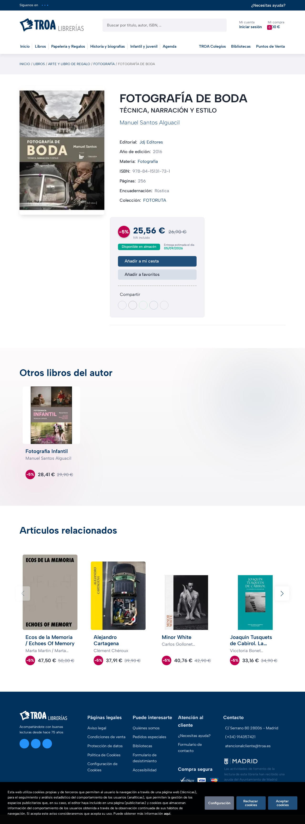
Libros (39, 64)
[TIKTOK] (47, 743)
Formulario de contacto (190, 747)
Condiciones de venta (106, 737)
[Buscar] (219, 25)
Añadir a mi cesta (142, 261)
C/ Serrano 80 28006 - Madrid (251, 728)
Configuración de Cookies (102, 767)
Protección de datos (105, 746)
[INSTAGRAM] (24, 743)
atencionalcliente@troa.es (248, 746)
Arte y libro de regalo (69, 64)
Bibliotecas (241, 46)
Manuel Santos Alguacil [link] (150, 122)
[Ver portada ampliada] (62, 150)
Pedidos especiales (149, 737)
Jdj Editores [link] (151, 142)
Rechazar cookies (251, 803)
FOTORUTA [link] (154, 200)
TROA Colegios (212, 46)
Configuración (219, 803)
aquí (167, 814)
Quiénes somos (146, 728)
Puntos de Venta (270, 46)
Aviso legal (96, 728)
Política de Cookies (104, 755)
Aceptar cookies (283, 803)
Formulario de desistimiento (145, 758)
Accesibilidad (145, 770)
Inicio (25, 64)
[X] (36, 743)
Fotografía (104, 64)
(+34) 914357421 (240, 737)
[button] (276, 25)
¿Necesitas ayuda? (268, 5)
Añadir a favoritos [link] (142, 274)
